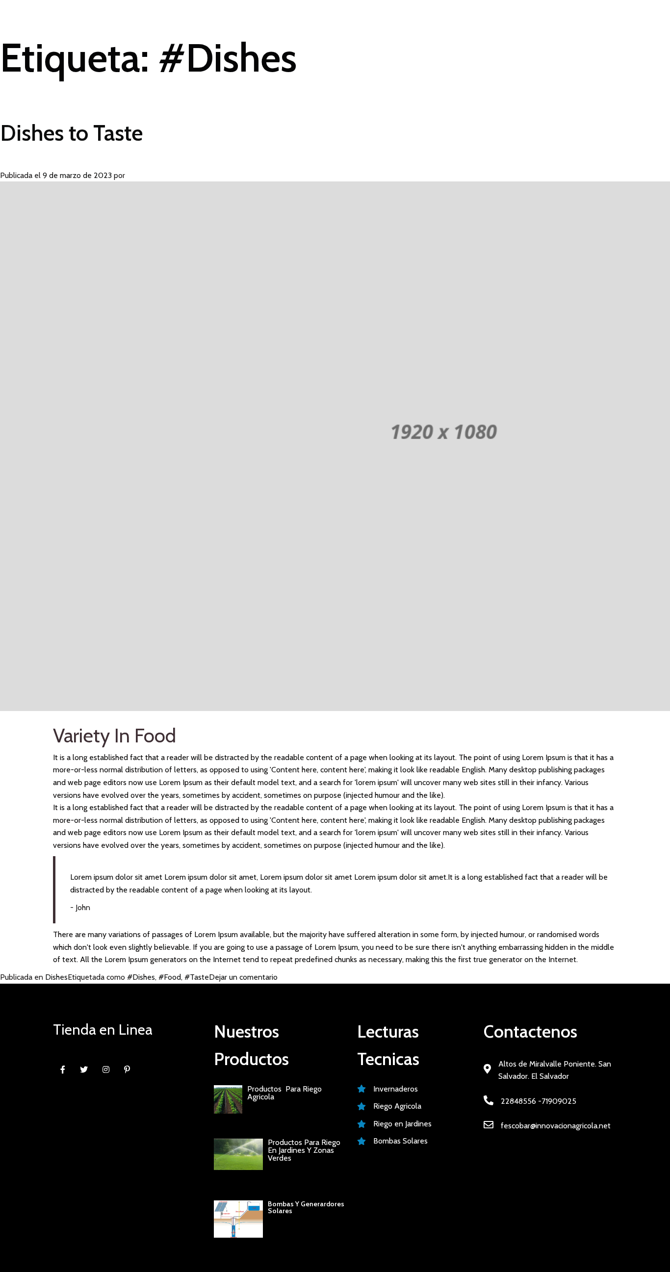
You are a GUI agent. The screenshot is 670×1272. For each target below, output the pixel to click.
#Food (169, 977)
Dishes (56, 977)
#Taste (196, 977)
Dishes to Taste (71, 133)
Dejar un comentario (243, 977)
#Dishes (141, 977)
